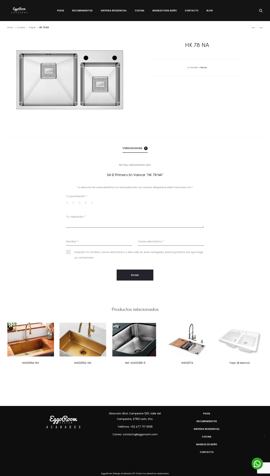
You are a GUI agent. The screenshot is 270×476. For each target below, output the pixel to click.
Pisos (60, 10)
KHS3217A (187, 363)
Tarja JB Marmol (239, 363)
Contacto (191, 10)
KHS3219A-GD (82, 363)
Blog (209, 10)
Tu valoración (76, 217)
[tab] (135, 148)
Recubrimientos (82, 10)
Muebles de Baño (206, 444)
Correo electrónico (151, 241)
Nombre (72, 241)
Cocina (139, 10)
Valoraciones (135, 148)
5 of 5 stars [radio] (94, 202)
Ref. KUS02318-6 (135, 363)
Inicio (10, 27)
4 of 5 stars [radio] (87, 202)
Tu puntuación (76, 196)
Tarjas (32, 27)
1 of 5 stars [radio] (69, 202)
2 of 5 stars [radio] (75, 202)
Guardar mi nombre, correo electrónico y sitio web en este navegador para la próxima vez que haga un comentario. (138, 254)
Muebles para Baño (164, 10)
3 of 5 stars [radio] (81, 202)
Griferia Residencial (114, 10)
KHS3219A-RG (30, 363)
